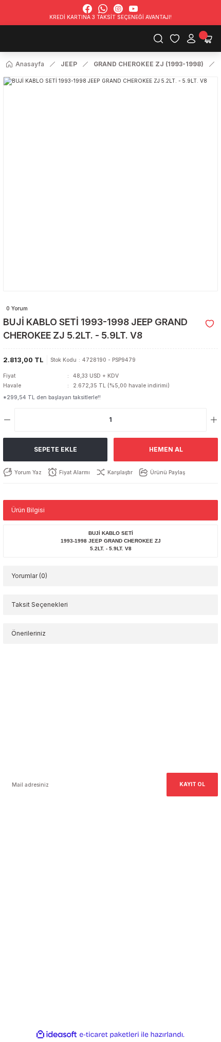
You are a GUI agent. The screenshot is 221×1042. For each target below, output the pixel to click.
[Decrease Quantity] (7, 420)
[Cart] (207, 38)
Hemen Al (166, 449)
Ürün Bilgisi (28, 510)
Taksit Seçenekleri (39, 604)
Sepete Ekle (55, 449)
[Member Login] (191, 38)
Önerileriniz (28, 633)
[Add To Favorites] (209, 323)
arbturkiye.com (121, 871)
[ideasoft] (56, 1034)
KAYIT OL (192, 784)
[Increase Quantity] (214, 420)
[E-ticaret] (109, 1034)
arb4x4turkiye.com (27, 871)
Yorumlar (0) (29, 576)
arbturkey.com (74, 871)
